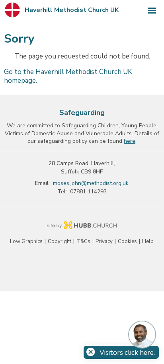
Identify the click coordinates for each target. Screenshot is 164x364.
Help (148, 241)
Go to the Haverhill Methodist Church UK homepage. (68, 76)
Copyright (59, 241)
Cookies (127, 241)
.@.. (91, 183)
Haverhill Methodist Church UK (72, 10)
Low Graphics (26, 241)
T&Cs (83, 241)
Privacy (104, 241)
